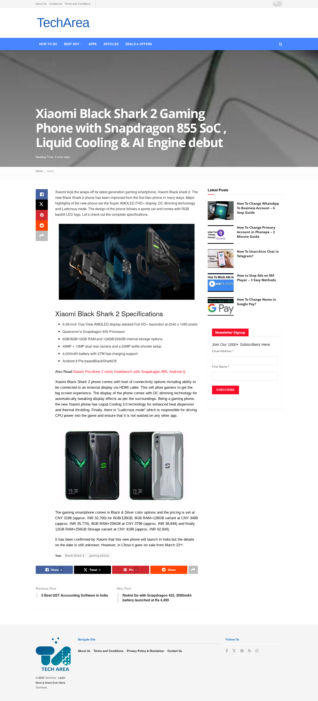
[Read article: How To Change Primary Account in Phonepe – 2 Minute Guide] (221, 234)
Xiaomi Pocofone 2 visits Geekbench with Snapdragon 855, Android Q (129, 372)
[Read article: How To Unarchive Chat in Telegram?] (221, 258)
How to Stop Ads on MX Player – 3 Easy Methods (256, 277)
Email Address (222, 351)
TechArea (63, 22)
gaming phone (99, 555)
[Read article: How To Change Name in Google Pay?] (221, 306)
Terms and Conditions (77, 3)
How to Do (48, 44)
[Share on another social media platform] (42, 236)
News (50, 171)
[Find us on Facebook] (227, 650)
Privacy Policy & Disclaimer (145, 651)
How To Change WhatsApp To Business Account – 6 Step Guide (258, 208)
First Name (220, 366)
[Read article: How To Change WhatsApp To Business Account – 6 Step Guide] (221, 210)
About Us (41, 3)
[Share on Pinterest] (42, 215)
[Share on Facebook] (42, 194)
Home (39, 171)
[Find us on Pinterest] (242, 650)
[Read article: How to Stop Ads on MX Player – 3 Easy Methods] (221, 282)
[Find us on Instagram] (257, 650)
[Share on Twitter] (42, 205)
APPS (92, 44)
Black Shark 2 (74, 555)
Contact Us (55, 3)
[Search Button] (280, 44)
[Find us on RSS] (249, 650)
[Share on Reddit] (42, 225)
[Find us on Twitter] (234, 650)
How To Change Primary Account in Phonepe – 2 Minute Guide (256, 232)
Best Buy (71, 44)
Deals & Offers (138, 44)
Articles (111, 44)
